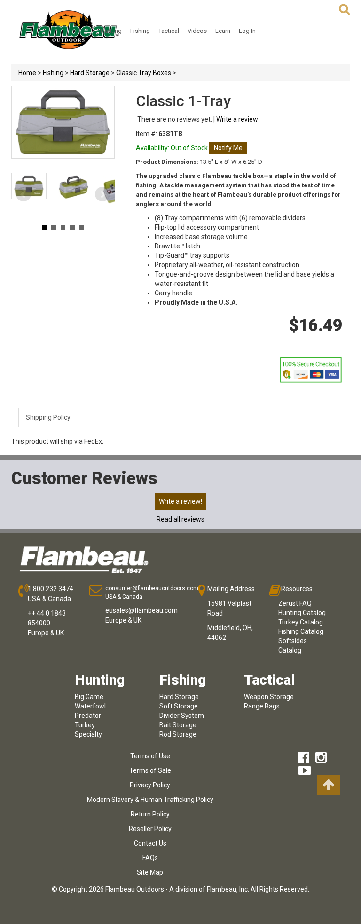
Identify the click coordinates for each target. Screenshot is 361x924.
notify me (228, 148)
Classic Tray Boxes (143, 73)
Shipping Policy (48, 417)
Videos (197, 30)
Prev (23, 194)
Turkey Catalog (300, 622)
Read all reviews (180, 519)
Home (27, 73)
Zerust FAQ (295, 603)
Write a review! (180, 501)
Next (102, 194)
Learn (222, 30)
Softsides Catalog (292, 645)
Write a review (237, 119)
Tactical (168, 30)
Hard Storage (90, 73)
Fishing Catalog (300, 631)
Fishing (140, 30)
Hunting (111, 30)
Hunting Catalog (302, 612)
